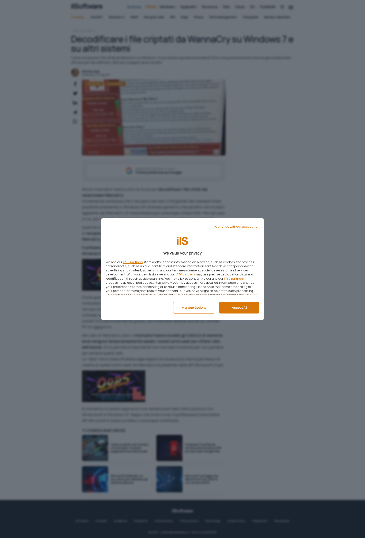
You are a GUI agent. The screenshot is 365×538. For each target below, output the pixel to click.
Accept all (239, 307)
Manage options (194, 307)
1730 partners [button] (133, 262)
